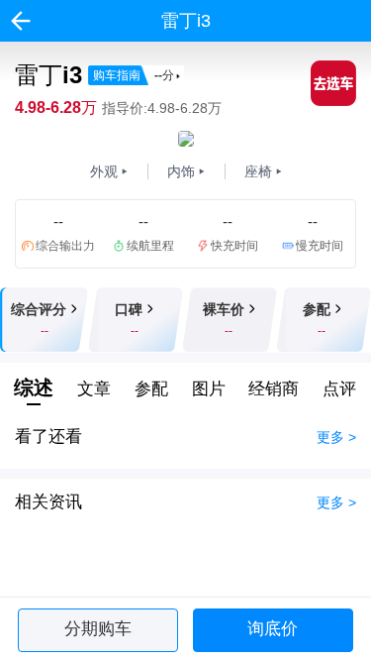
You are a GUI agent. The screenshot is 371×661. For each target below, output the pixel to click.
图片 (209, 389)
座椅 (258, 171)
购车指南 (133, 75)
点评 (339, 389)
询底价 (272, 628)
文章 (94, 389)
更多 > (336, 437)
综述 (33, 387)
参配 (151, 389)
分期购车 (98, 628)
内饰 (181, 171)
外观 (104, 171)
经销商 (273, 389)
